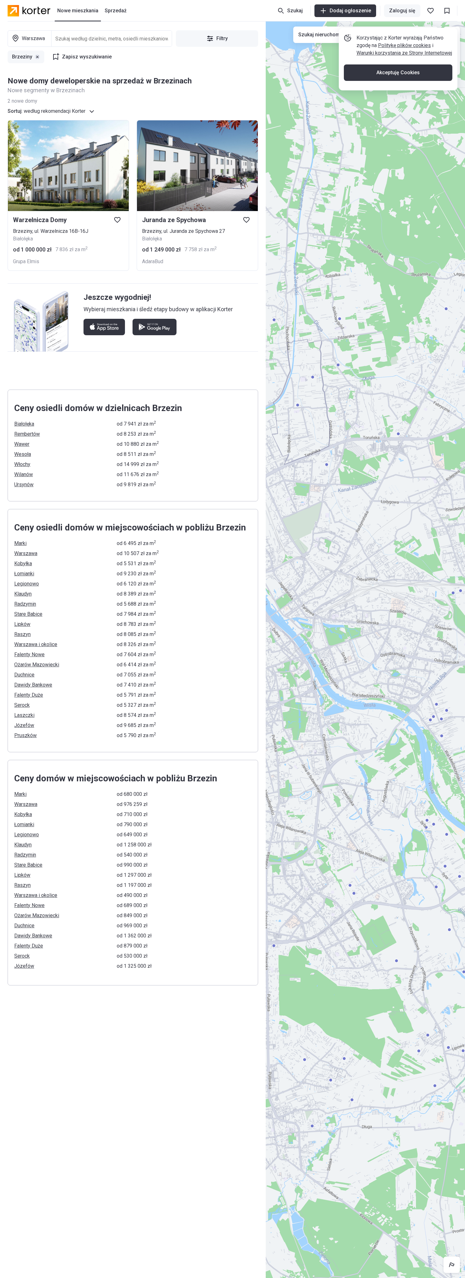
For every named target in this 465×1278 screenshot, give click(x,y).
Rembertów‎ (27, 434)
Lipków (22, 624)
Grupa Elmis (26, 261)
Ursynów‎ (24, 485)
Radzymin (25, 604)
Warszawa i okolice (35, 644)
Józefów (24, 725)
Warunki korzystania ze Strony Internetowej (404, 53)
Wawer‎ (21, 444)
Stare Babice (28, 614)
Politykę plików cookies (404, 45)
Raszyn (22, 634)
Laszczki (24, 715)
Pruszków (25, 735)
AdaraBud (152, 261)
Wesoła (22, 454)
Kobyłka (23, 563)
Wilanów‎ (23, 474)
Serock (22, 705)
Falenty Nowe (29, 654)
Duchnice (24, 675)
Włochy (22, 464)
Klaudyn (23, 594)
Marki (20, 543)
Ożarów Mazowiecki (36, 665)
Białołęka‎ (24, 424)
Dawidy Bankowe (33, 685)
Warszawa (25, 553)
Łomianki (24, 574)
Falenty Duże (28, 695)
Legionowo (26, 584)
